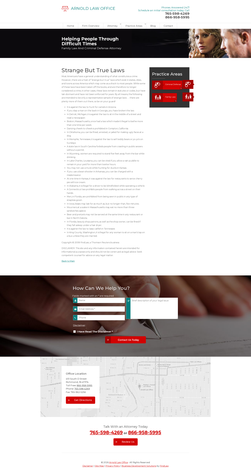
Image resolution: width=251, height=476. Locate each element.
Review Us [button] (128, 441)
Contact (168, 25)
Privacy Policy (113, 466)
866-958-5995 (177, 17)
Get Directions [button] (83, 400)
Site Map (99, 466)
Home (70, 25)
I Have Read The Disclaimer (95, 331)
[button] (248, 457)
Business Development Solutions (139, 466)
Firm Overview (90, 25)
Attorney (112, 25)
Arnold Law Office (118, 462)
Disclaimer (79, 325)
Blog (153, 25)
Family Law (170, 97)
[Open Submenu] (184, 84)
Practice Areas (134, 25)
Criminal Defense (173, 84)
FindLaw (164, 466)
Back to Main (68, 261)
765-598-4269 (177, 14)
